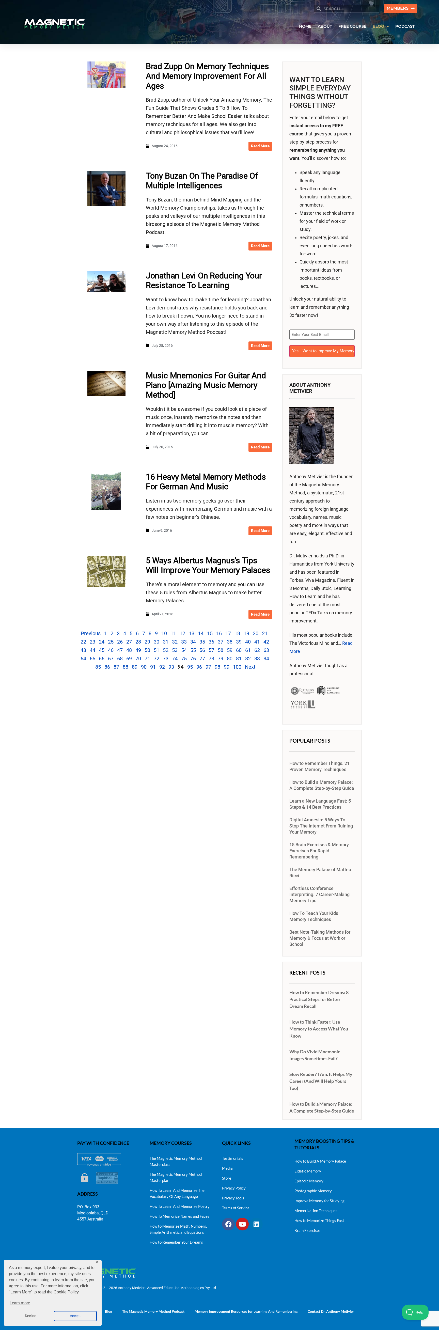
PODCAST (405, 26)
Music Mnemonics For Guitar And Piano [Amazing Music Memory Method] (206, 385)
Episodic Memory (308, 1181)
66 (101, 658)
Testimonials (232, 1158)
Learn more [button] (20, 1303)
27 (129, 642)
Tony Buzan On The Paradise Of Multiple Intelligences (202, 180)
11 (173, 633)
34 (193, 642)
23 (92, 642)
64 (83, 658)
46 (111, 650)
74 (175, 658)
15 (210, 633)
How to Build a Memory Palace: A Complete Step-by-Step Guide (321, 785)
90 (144, 667)
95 (190, 667)
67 (111, 658)
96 (199, 667)
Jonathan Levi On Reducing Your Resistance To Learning (204, 280)
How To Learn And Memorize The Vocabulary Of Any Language (177, 1193)
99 (226, 667)
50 (147, 650)
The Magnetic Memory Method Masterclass (176, 1161)
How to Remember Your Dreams (176, 1242)
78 (211, 658)
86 (107, 667)
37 (220, 642)
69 (129, 658)
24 (101, 642)
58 (220, 650)
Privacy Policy (234, 1188)
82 (248, 658)
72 (156, 658)
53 (175, 650)
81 (239, 658)
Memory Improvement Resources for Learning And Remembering (246, 1311)
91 (153, 667)
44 (92, 650)
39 (239, 642)
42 (266, 642)
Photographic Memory (313, 1190)
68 (120, 658)
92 (162, 667)
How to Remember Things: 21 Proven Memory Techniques (319, 766)
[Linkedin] (256, 1224)
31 (165, 642)
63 (266, 650)
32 (175, 642)
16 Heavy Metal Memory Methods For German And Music (206, 481)
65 (92, 658)
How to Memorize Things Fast (319, 1220)
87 (116, 667)
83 (257, 658)
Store (226, 1178)
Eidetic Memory (307, 1171)
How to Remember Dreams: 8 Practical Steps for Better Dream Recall (319, 999)
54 (184, 650)
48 (129, 650)
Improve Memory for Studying (319, 1200)
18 (237, 633)
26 (120, 642)
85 (98, 667)
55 (193, 650)
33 (184, 642)
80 (229, 658)
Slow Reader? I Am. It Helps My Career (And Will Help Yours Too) (320, 1081)
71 (147, 658)
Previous (91, 633)
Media (227, 1168)
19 (246, 633)
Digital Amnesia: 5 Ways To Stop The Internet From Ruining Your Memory (321, 826)
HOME (305, 26)
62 (257, 650)
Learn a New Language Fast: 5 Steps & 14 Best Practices (320, 804)
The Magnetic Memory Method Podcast (153, 1311)
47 (120, 650)
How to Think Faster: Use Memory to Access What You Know (318, 1028)
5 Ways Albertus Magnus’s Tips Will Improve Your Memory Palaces (208, 565)
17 (228, 633)
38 (229, 642)
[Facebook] (228, 1224)
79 (220, 658)
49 (138, 650)
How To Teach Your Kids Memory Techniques (313, 916)
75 (184, 658)
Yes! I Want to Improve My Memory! (323, 351)
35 (202, 642)
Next (250, 667)
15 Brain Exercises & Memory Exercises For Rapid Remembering (319, 850)
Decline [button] (30, 1316)
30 (156, 642)
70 (138, 658)
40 (248, 642)
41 (257, 642)
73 (165, 658)
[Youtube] (242, 1224)
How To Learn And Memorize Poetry (180, 1206)
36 (211, 642)
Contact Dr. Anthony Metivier (331, 1311)
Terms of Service (235, 1208)
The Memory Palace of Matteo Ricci (320, 872)
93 (171, 667)
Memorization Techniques (315, 1210)
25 (111, 642)
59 (229, 650)
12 (182, 633)
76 (193, 658)
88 (125, 667)
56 (202, 650)
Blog (108, 1311)
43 (83, 650)
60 (239, 650)
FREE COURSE (352, 26)
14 (200, 633)
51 (156, 650)
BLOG (378, 26)
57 (211, 650)
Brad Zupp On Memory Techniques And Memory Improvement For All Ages (207, 76)
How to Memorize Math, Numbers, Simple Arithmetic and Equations (178, 1229)
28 (138, 642)
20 (255, 633)
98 (217, 667)
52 (165, 650)
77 (202, 658)
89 (134, 667)
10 (164, 633)
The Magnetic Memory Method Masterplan (176, 1177)
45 (101, 650)
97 (208, 667)
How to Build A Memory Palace (320, 1161)
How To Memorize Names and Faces (179, 1216)
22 (83, 642)
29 (147, 642)
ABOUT (325, 26)
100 (237, 667)
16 (219, 633)
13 (191, 633)
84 (266, 658)
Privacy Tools (233, 1198)
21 (265, 633)
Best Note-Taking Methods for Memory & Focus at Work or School (319, 938)
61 (248, 650)
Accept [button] (75, 1316)
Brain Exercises (307, 1230)
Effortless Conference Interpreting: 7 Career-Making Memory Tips (319, 894)
